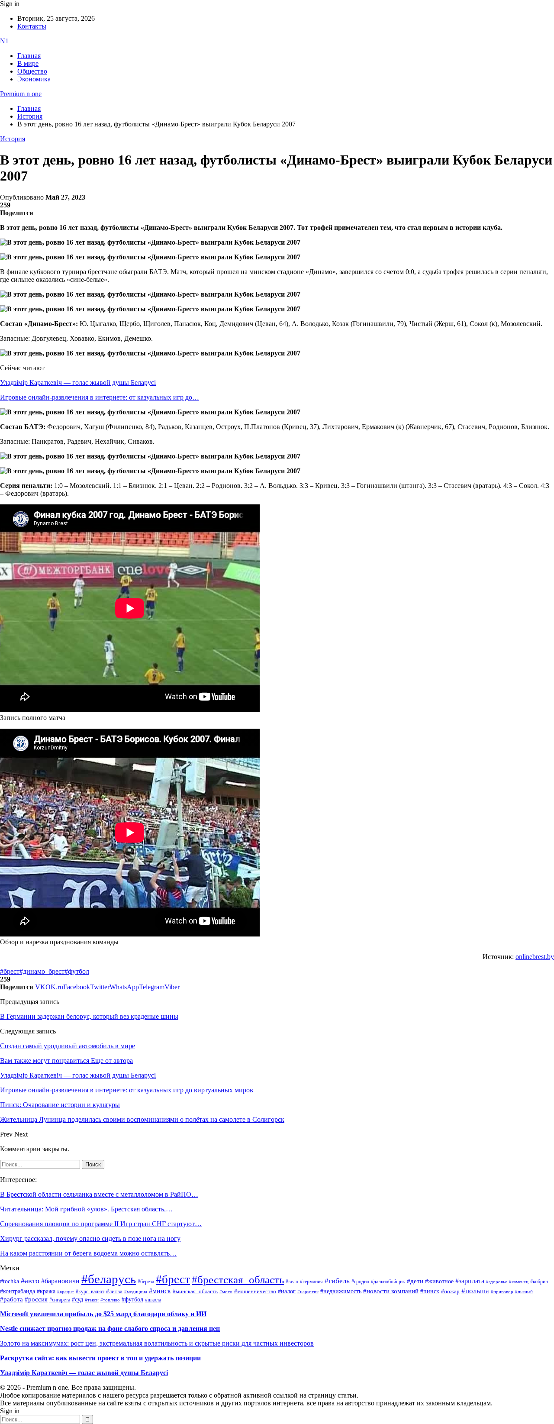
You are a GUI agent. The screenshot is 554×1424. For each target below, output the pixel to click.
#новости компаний (391, 1291)
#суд (77, 1299)
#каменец (518, 1281)
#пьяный (524, 1291)
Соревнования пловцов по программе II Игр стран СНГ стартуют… (101, 1223)
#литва (114, 1291)
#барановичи (60, 1281)
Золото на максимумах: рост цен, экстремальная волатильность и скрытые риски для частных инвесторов (157, 1343)
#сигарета (59, 1300)
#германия (311, 1282)
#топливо (110, 1299)
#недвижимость (340, 1291)
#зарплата (469, 1281)
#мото (225, 1291)
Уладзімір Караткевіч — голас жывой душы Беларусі (78, 382)
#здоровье (496, 1281)
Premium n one (21, 93)
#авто (30, 1280)
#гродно (360, 1282)
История (12, 138)
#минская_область (195, 1291)
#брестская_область (238, 1279)
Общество (32, 71)
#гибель (337, 1281)
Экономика (34, 79)
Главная (29, 55)
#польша (475, 1290)
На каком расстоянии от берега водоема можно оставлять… (88, 1253)
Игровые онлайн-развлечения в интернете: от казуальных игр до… (99, 397)
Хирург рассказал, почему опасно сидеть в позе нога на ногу (90, 1238)
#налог (287, 1291)
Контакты (31, 26)
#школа (153, 1300)
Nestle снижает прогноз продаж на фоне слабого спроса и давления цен (110, 1328)
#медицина (135, 1291)
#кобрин (539, 1282)
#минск (160, 1291)
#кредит (65, 1291)
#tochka (9, 1281)
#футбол (76, 971)
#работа (11, 1299)
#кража (46, 1291)
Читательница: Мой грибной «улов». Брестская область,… (86, 1209)
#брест (9, 971)
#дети (415, 1281)
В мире (28, 63)
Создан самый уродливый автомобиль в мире (67, 1045)
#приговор (502, 1291)
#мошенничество (255, 1291)
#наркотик (308, 1291)
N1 (4, 41)
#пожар (450, 1291)
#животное (439, 1281)
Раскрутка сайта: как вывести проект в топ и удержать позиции (100, 1358)
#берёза (146, 1282)
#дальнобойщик (388, 1282)
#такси (92, 1300)
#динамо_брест (41, 971)
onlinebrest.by (534, 956)
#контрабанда (17, 1291)
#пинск (429, 1291)
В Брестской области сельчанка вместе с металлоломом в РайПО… (99, 1194)
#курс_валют (90, 1291)
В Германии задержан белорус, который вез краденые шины (89, 1016)
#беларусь (108, 1279)
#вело (292, 1282)
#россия (36, 1299)
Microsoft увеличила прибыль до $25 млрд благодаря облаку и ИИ (103, 1313)
